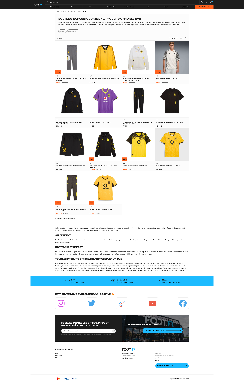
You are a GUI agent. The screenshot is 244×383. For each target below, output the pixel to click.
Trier (182, 38)
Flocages (58, 355)
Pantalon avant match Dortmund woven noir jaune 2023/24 (71, 210)
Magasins (58, 358)
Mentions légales (128, 353)
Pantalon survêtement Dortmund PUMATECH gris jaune (71, 79)
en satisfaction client (78, 282)
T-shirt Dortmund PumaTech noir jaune (169, 122)
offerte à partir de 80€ (125, 282)
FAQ (56, 353)
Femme (166, 7)
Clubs (73, 7)
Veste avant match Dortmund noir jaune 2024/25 (103, 166)
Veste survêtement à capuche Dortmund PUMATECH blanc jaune (136, 79)
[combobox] (122, 2)
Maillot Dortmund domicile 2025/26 (135, 165)
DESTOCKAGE (204, 7)
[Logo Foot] (37, 4)
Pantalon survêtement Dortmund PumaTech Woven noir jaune (137, 122)
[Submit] (47, 2)
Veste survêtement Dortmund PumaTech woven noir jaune (69, 122)
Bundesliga (74, 11)
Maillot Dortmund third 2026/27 (100, 122)
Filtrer (172, 38)
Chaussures (54, 7)
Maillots (62, 31)
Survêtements (73, 31)
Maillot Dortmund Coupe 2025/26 (100, 209)
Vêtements (111, 7)
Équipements (129, 7)
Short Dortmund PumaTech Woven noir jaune (71, 165)
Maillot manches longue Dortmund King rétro (104, 78)
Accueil (63, 11)
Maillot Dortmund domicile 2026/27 (168, 165)
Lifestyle (185, 7)
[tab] (122, 23)
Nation (92, 7)
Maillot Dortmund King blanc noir (167, 78)
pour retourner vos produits (171, 282)
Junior (148, 7)
